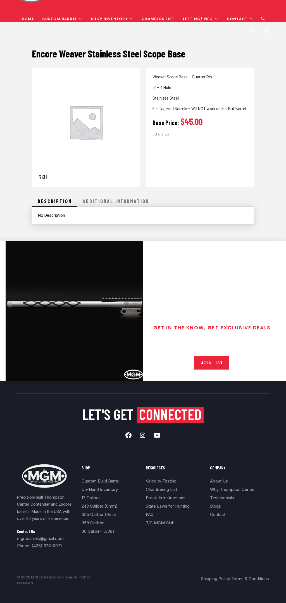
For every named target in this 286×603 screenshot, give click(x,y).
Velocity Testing (161, 481)
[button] (263, 19)
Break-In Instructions (165, 497)
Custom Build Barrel (100, 481)
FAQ (150, 514)
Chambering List (161, 489)
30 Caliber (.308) (98, 531)
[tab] (54, 201)
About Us (219, 481)
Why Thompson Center (232, 489)
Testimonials (222, 497)
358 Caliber (93, 522)
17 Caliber (91, 497)
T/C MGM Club (160, 522)
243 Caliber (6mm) (100, 506)
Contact (217, 514)
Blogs (215, 506)
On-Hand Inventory (100, 489)
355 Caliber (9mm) (100, 514)
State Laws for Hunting (168, 506)
